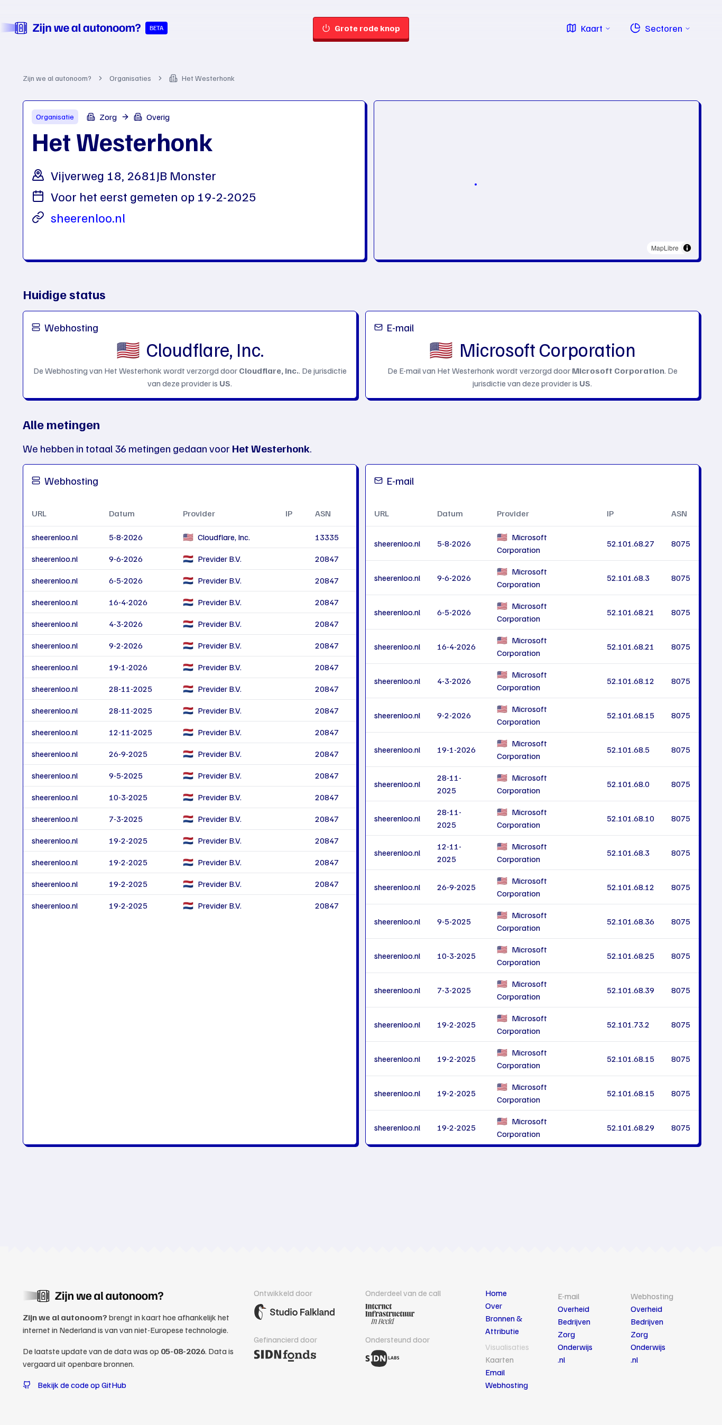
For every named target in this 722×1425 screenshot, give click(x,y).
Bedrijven (574, 1321)
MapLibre (665, 247)
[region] (536, 180)
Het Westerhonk (208, 77)
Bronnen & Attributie (503, 1324)
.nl (561, 1359)
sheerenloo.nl (88, 217)
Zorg (566, 1334)
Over (493, 1305)
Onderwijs (575, 1346)
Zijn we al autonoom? (57, 77)
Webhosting (506, 1385)
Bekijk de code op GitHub (82, 1385)
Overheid (573, 1308)
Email (495, 1372)
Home (496, 1293)
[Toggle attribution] (687, 248)
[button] (476, 184)
